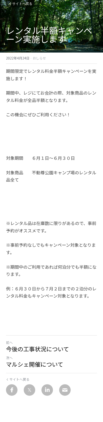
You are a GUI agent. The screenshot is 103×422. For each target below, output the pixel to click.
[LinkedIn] (47, 390)
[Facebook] (11, 390)
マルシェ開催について (34, 364)
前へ (9, 342)
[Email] (65, 390)
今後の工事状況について (37, 349)
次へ (9, 357)
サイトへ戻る (22, 3)
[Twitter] (29, 390)
